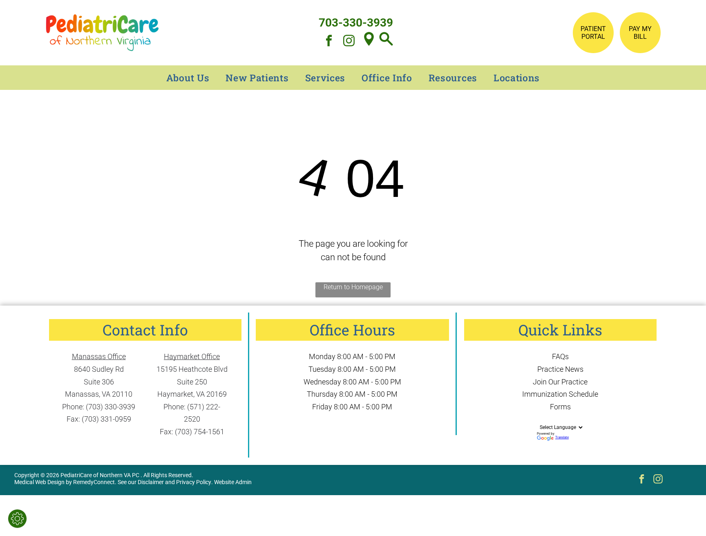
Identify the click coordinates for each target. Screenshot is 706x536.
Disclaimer (151, 482)
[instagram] (349, 41)
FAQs (560, 356)
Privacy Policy (193, 482)
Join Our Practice (560, 381)
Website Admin (233, 482)
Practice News (560, 369)
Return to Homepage (353, 287)
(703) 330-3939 (110, 406)
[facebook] (329, 41)
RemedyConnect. (94, 482)
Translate (562, 437)
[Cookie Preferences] (17, 518)
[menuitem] (188, 77)
